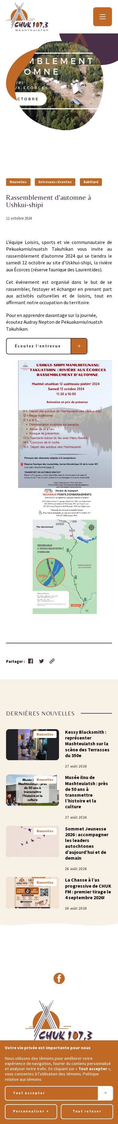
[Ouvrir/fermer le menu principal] (102, 16)
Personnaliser (31, 1111)
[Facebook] (59, 978)
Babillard (91, 182)
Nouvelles (18, 182)
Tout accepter (29, 1093)
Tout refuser (87, 1111)
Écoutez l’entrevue (38, 345)
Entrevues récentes (55, 182)
